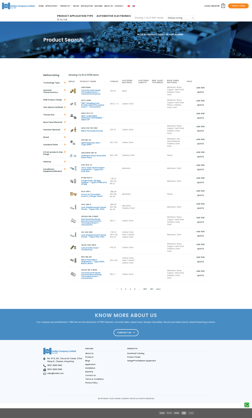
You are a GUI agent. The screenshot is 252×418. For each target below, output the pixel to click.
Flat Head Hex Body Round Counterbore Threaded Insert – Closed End (91, 222)
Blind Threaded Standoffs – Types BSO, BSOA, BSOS (93, 261)
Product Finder (134, 357)
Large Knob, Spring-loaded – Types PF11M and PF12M (94, 182)
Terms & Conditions (94, 379)
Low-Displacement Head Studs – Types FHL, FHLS (93, 208)
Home (41, 6)
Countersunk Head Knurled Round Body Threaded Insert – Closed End (91, 275)
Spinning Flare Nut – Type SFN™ (91, 143)
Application (51, 6)
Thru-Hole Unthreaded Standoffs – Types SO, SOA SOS (92, 169)
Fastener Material (51, 129)
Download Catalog (135, 353)
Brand (46, 137)
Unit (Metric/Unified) (53, 107)
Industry (47, 161)
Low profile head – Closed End (90, 248)
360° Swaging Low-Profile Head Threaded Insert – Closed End (92, 105)
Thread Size (48, 114)
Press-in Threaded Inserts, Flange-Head (91, 195)
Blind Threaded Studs (92, 131)
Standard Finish (50, 144)
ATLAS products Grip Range (53, 153)
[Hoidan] (18, 6)
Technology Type (51, 82)
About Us (108, 6)
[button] (54, 82)
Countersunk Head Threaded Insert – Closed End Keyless (90, 92)
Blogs (76, 6)
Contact (119, 6)
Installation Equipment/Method (52, 170)
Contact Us (90, 375)
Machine (98, 6)
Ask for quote (200, 89)
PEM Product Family (52, 99)
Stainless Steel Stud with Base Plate (93, 156)
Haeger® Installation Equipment (141, 360)
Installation (87, 6)
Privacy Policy (91, 382)
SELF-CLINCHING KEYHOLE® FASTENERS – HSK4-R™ (92, 118)
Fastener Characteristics (50, 91)
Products (65, 6)
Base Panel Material (52, 122)
